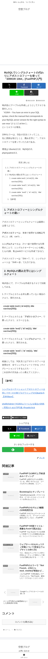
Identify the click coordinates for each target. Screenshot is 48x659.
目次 (21, 162)
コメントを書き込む (24, 622)
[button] (31, 93)
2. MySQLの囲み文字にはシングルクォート (24, 175)
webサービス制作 (20, 417)
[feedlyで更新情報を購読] (13, 449)
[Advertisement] (24, 40)
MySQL (7, 417)
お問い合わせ (24, 651)
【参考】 (13, 199)
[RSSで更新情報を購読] (35, 449)
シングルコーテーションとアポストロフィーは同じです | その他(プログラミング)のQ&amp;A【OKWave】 (23, 393)
